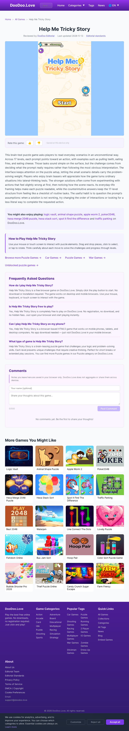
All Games (20, 19)
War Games (73, 642)
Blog (100, 635)
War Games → (97, 257)
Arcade (39, 618)
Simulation (55, 633)
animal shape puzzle (70, 214)
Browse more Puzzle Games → (23, 257)
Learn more (11, 727)
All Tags (102, 627)
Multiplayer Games (72, 637)
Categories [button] (76, 5)
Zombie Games (84, 644)
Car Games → (53, 257)
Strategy (54, 637)
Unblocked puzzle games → (21, 265)
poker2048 (108, 214)
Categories (103, 623)
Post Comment (109, 408)
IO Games (86, 635)
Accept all (115, 722)
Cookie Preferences (15, 692)
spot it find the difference (74, 218)
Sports (39, 637)
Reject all (95, 722)
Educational (56, 622)
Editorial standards (96, 35)
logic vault (50, 214)
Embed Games (105, 639)
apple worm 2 (92, 214)
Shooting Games (71, 623)
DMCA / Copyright (14, 688)
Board (53, 618)
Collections (103, 618)
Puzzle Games (84, 616)
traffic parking (103, 218)
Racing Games (70, 630)
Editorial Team (12, 671)
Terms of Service (13, 684)
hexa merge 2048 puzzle (22, 218)
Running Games (85, 623)
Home (60, 5)
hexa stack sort (48, 218)
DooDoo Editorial (45, 35)
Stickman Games (71, 651)
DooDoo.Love (22, 5)
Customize (75, 722)
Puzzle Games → (75, 257)
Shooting (40, 633)
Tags (91, 5)
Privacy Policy (12, 680)
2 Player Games (85, 630)
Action (39, 614)
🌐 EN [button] (114, 5)
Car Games (72, 614)
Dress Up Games (85, 651)
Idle (38, 626)
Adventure (55, 614)
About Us (9, 667)
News (101, 5)
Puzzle (39, 630)
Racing (53, 630)
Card (38, 622)
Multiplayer (55, 626)
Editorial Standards (14, 675)
